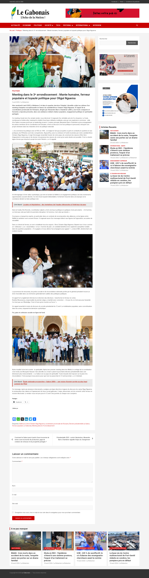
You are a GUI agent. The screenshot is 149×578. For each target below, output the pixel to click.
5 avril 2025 (15, 102)
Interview (97, 25)
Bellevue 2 (22, 424)
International (82, 25)
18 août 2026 (114, 158)
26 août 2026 (114, 142)
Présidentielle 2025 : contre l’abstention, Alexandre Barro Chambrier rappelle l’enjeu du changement (73, 439)
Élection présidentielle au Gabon (79, 424)
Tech (58, 25)
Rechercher (103, 39)
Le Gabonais (28, 426)
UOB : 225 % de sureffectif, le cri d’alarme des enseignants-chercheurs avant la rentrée (123, 165)
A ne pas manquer (19, 528)
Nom (13, 486)
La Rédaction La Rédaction (128, 158)
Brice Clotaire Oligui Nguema (36, 424)
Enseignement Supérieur (118, 161)
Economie (27, 25)
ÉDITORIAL (67, 25)
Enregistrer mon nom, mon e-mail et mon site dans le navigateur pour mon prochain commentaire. (47, 512)
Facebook (114, 1)
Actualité (15, 25)
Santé (123, 146)
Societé (48, 25)
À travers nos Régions (118, 173)
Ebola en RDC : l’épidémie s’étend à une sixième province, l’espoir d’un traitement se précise (121, 151)
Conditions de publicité (132, 1)
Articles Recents (108, 127)
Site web (15, 504)
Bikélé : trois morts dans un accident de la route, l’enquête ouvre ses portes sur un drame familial (123, 136)
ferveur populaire (17, 426)
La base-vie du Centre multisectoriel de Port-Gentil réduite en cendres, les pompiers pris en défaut (123, 179)
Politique (38, 25)
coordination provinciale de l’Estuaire (57, 424)
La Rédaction (25, 102)
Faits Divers (114, 130)
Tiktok (121, 1)
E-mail (14, 495)
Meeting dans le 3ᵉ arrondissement (43, 426)
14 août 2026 (114, 170)
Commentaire (17, 461)
